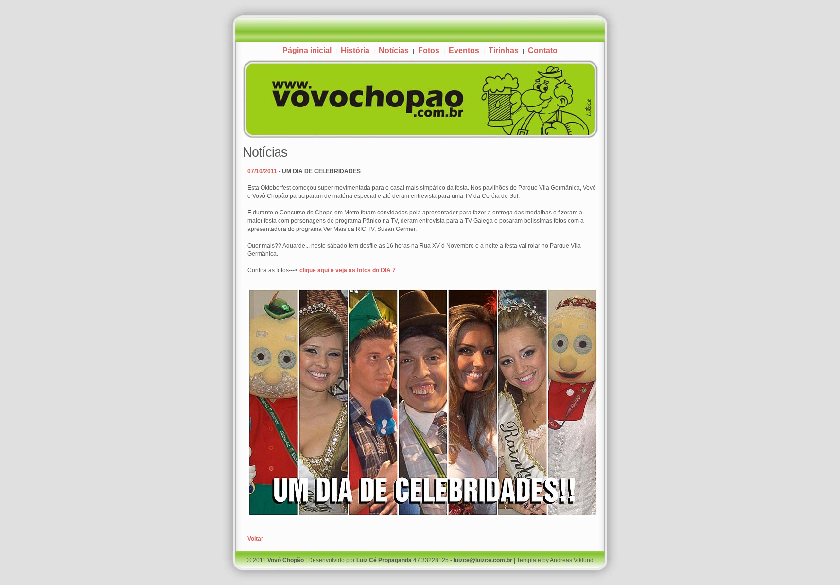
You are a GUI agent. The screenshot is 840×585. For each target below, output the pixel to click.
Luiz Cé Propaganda (384, 560)
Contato (543, 50)
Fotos (428, 50)
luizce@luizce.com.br (483, 560)
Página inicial (307, 50)
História (355, 50)
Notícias (394, 50)
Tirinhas (504, 50)
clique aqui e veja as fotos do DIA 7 (347, 270)
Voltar (255, 538)
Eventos (464, 50)
